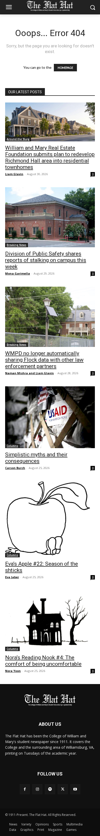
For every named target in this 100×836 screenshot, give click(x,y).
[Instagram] (37, 789)
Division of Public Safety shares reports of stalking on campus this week (45, 260)
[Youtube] (75, 789)
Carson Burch (15, 468)
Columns (12, 446)
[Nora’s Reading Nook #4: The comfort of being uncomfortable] (50, 620)
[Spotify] (50, 789)
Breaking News (16, 245)
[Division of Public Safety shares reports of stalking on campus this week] (50, 217)
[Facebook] (25, 789)
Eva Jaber (12, 577)
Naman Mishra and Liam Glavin (29, 373)
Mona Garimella (17, 273)
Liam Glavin (14, 174)
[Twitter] (63, 789)
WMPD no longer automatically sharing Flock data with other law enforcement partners (44, 359)
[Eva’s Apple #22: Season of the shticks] (50, 519)
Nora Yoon (13, 671)
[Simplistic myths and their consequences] (50, 417)
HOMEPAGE (65, 67)
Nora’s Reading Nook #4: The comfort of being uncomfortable (43, 660)
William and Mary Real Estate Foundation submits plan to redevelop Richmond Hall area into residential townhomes (50, 157)
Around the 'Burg (18, 139)
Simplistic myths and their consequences (36, 457)
